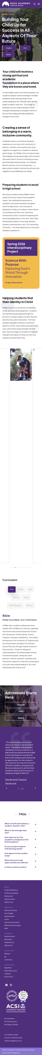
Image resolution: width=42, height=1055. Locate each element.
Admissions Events (10, 910)
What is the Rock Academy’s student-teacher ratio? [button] (17, 824)
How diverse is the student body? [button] (16, 854)
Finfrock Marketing (13, 1053)
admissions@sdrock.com (13, 1041)
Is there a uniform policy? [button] (16, 867)
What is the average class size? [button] (16, 831)
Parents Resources (10, 971)
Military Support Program (12, 925)
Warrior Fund (8, 902)
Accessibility (30, 1050)
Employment (8, 896)
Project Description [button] (14, 282)
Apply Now (8, 968)
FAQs (6, 928)
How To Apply (8, 913)
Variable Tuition (9, 916)
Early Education (9, 936)
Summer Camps (9, 899)
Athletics (7, 954)
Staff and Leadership (11, 893)
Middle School (9, 942)
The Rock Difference (11, 890)
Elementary (8, 939)
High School (8, 945)
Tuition (6, 919)
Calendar (7, 974)
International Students (11, 922)
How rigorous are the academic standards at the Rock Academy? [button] (16, 839)
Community (8, 960)
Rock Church (8, 977)
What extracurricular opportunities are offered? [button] (16, 861)
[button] (39, 4)
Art (5, 957)
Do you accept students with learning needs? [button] (15, 847)
